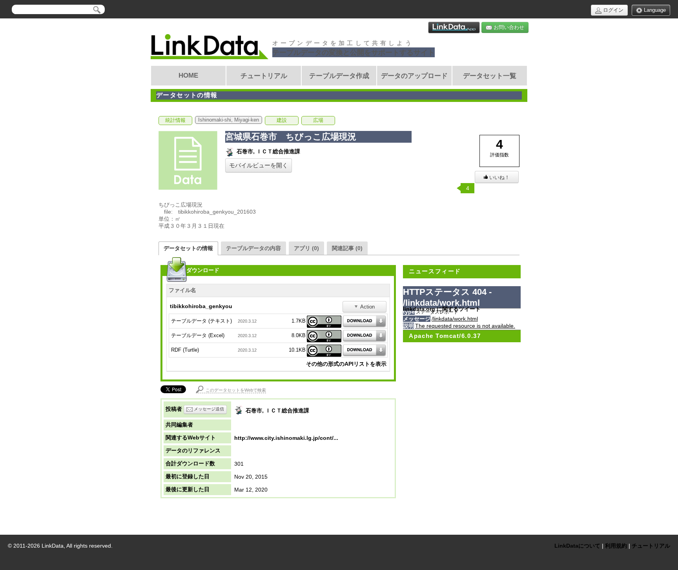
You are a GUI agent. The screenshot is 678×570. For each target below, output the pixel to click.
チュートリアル (651, 546)
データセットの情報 (188, 248)
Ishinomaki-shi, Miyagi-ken (228, 120)
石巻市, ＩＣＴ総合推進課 (267, 151)
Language (654, 10)
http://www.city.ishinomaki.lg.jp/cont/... (286, 438)
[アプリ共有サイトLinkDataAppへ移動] (454, 27)
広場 (318, 120)
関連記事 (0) (347, 248)
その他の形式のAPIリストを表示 (346, 364)
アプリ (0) (306, 248)
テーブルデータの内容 (253, 248)
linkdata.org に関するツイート (442, 309)
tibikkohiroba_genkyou (201, 306)
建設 (282, 120)
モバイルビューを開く (258, 165)
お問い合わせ (508, 27)
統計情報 (175, 120)
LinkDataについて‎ (577, 546)
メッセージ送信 (208, 409)
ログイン (612, 10)
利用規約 (616, 546)
